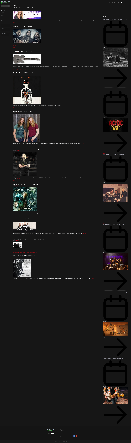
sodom (30, 48)
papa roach (34, 252)
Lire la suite (98, 20)
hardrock (23, 48)
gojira (17, 69)
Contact (60, 436)
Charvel (14, 69)
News (112, 2)
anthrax (14, 48)
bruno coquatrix (17, 252)
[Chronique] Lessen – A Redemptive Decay (24, 255)
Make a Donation (4, 33)
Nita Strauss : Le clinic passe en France (23, 7)
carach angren (16, 48)
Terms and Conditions (4, 26)
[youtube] (76, 436)
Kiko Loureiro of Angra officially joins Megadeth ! (25, 111)
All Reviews (3, 15)
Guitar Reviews (3, 17)
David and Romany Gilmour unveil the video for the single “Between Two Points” (115, 19)
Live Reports (3, 10)
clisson (19, 48)
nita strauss (28, 23)
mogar (25, 23)
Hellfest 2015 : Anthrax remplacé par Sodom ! (25, 26)
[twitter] (74, 436)
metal (24, 23)
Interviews (3, 12)
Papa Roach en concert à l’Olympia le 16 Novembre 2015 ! (28, 239)
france (16, 69)
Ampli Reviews (3, 20)
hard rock (21, 23)
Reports (115, 2)
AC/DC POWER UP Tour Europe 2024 (108, 89)
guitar (18, 69)
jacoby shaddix (27, 252)
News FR (14, 22)
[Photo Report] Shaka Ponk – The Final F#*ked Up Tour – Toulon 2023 (113, 224)
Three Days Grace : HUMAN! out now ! (23, 73)
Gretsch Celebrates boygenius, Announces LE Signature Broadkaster (113, 154)
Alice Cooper (14, 23)
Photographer (71, 441)
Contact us (81, 432)
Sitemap (3, 31)
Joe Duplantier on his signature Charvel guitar (25, 51)
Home (109, 2)
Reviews (118, 2)
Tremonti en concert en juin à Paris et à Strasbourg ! (26, 219)
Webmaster (75, 441)
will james (36, 252)
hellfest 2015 (25, 48)
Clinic (16, 23)
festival (21, 48)
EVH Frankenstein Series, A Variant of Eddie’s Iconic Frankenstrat (113, 358)
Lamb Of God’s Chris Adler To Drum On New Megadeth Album (29, 149)
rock (29, 23)
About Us (60, 429)
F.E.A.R (25, 252)
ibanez (22, 23)
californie (20, 252)
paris (24, 69)
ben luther (14, 252)
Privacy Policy (3, 28)
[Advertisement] (116, 9)
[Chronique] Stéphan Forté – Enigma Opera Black (26, 184)
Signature (26, 69)
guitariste (19, 23)
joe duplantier (21, 69)
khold (27, 48)
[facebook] (73, 436)
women (31, 23)
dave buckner (22, 252)
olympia (32, 252)
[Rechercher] (8, 6)
